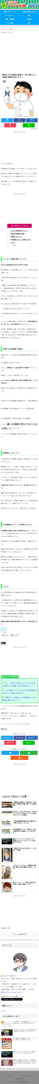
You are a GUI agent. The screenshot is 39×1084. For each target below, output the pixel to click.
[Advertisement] (19, 53)
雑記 (4, 643)
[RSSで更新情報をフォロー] (19, 758)
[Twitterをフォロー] (10, 753)
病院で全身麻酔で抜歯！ (18, 233)
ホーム (10, 1076)
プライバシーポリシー (28, 1076)
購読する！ (4, 729)
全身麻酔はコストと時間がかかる (21, 239)
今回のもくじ (18, 226)
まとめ (13, 242)
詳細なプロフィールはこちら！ (11, 992)
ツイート (4, 1011)
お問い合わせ (19, 1079)
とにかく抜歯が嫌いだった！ (19, 230)
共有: (15, 245)
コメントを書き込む (19, 934)
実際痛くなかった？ (17, 236)
